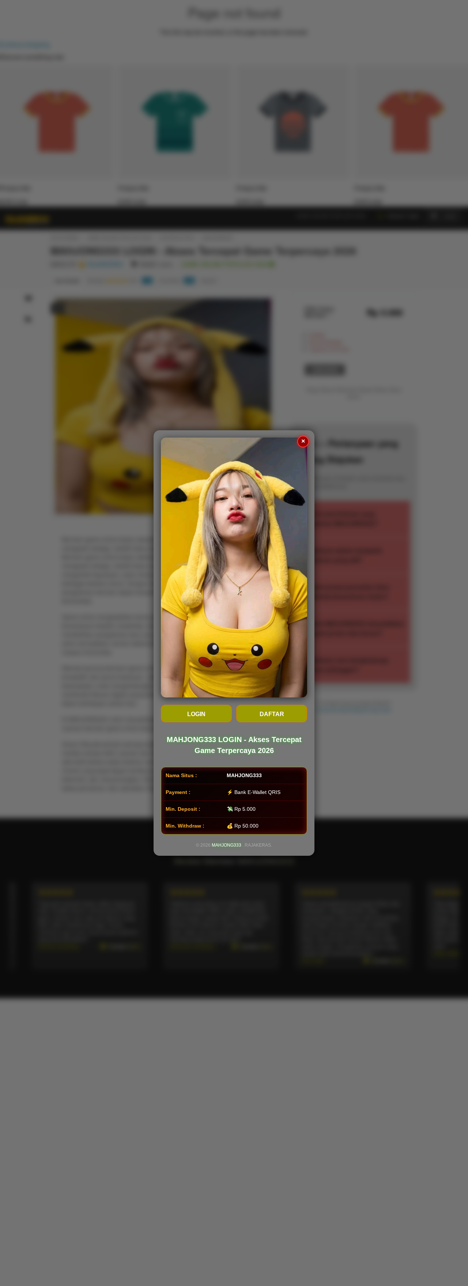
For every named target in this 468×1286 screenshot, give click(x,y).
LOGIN (196, 714)
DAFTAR (272, 714)
